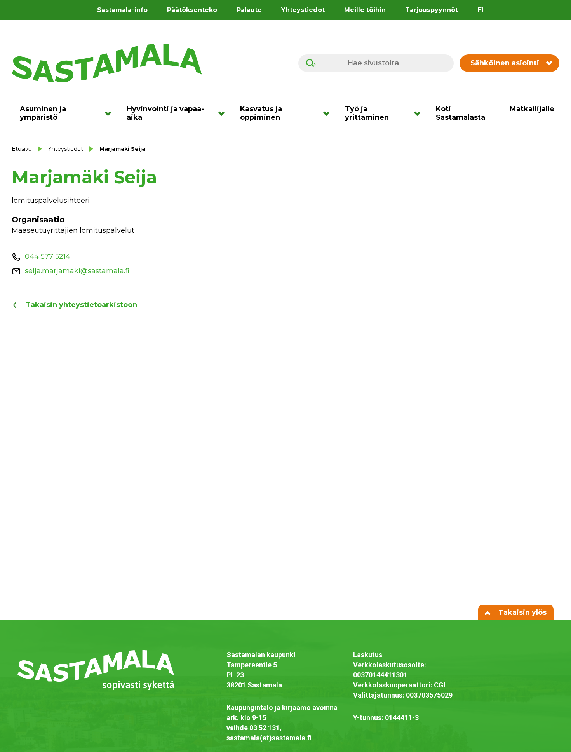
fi (480, 9)
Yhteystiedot (303, 10)
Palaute (249, 10)
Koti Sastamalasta (460, 113)
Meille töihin (365, 10)
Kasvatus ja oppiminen (261, 113)
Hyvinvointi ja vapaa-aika (165, 113)
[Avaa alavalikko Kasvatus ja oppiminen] (329, 113)
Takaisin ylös (521, 612)
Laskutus (367, 655)
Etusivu (22, 148)
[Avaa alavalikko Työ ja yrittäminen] (420, 113)
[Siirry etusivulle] (107, 62)
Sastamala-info (122, 10)
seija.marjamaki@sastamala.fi (77, 271)
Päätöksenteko (192, 10)
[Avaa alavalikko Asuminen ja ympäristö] (110, 113)
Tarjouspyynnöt (431, 10)
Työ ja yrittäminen (367, 113)
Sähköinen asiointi (504, 63)
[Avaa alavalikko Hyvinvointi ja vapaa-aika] (224, 113)
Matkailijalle (532, 109)
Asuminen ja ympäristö (43, 113)
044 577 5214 (47, 256)
